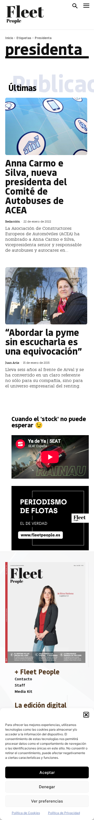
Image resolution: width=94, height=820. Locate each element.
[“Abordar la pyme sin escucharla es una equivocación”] (46, 296)
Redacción (12, 221)
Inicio (9, 38)
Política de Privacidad (64, 813)
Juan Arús (12, 363)
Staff (20, 685)
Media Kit (23, 691)
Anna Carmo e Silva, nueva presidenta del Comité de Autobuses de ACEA (36, 186)
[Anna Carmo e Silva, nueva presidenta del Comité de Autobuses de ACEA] (46, 126)
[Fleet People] (24, 14)
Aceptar (47, 772)
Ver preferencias (47, 801)
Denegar (47, 786)
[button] (86, 714)
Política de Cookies (26, 813)
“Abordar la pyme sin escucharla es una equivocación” (43, 341)
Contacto (23, 678)
